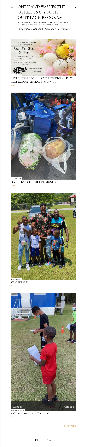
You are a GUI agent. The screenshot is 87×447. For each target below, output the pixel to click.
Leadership (38, 29)
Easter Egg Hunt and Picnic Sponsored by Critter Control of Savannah (41, 79)
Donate (28, 29)
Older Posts (70, 426)
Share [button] (13, 85)
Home (20, 29)
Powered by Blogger (45, 440)
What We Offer (52, 29)
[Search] (74, 6)
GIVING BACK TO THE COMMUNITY (33, 182)
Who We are (19, 282)
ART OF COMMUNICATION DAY (31, 413)
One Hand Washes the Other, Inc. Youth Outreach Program (41, 12)
